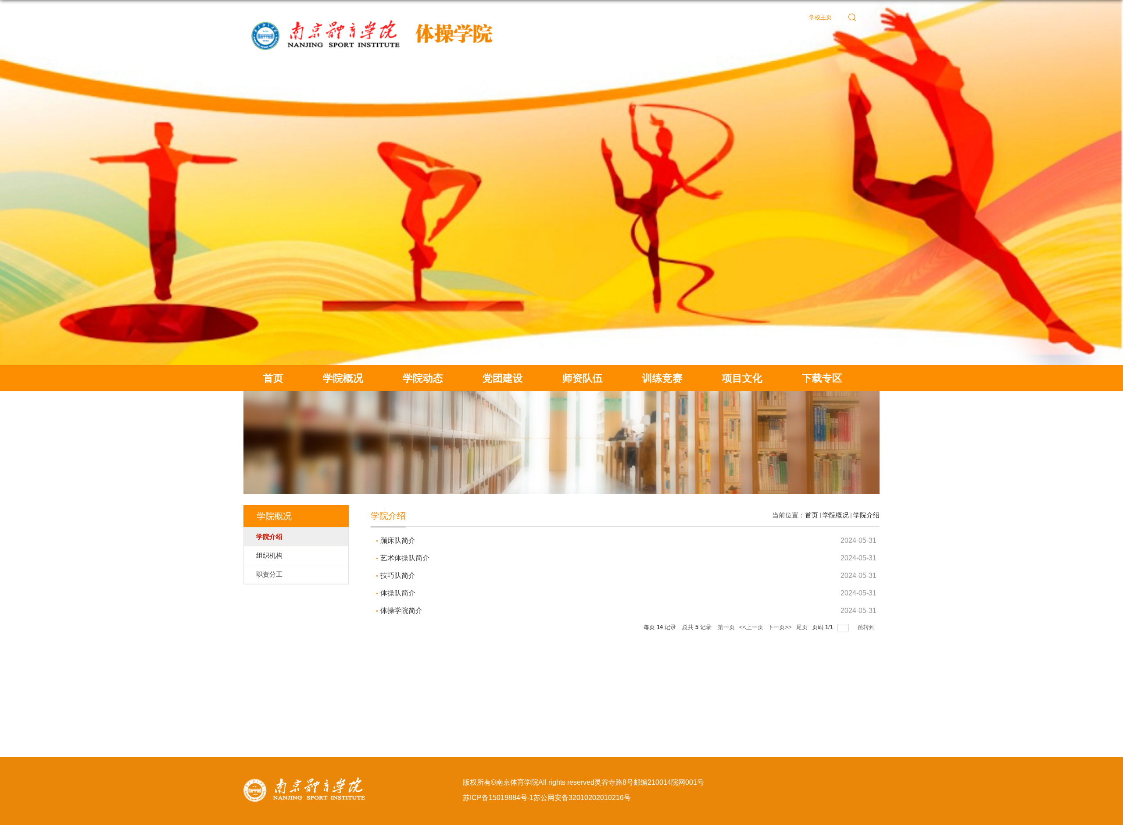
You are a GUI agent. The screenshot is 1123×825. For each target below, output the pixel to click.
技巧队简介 (397, 575)
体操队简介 (397, 593)
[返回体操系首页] (375, 14)
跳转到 (867, 627)
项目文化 (742, 378)
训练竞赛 (662, 378)
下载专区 (822, 378)
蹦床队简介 (397, 540)
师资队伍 (582, 378)
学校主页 (820, 17)
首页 (273, 378)
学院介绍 (866, 515)
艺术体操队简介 (404, 558)
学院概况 (343, 378)
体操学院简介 (401, 610)
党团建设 (503, 378)
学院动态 (423, 378)
